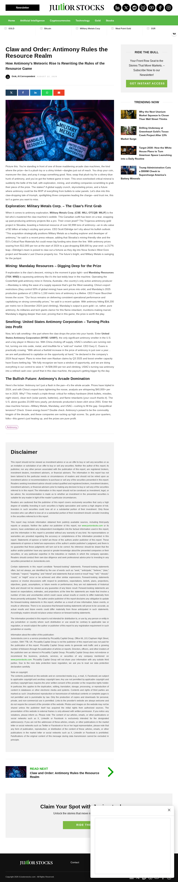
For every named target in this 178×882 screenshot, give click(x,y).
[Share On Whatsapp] (47, 93)
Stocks (110, 20)
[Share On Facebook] (23, 93)
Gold (98, 20)
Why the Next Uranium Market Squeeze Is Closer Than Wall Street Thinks (154, 115)
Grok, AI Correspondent (23, 76)
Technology (83, 20)
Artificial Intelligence (32, 20)
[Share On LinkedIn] (35, 93)
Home (11, 20)
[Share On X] (11, 93)
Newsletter (22, 7)
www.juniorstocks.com (92, 525)
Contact (75, 862)
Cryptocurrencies (60, 20)
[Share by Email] (58, 93)
